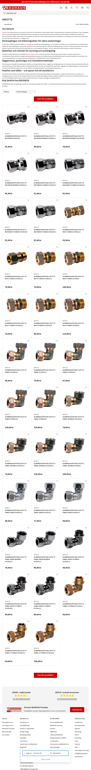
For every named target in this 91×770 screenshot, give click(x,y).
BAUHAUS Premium (8, 729)
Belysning (78, 732)
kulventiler (31, 54)
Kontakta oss (24, 722)
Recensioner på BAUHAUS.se (59, 744)
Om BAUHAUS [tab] (54, 719)
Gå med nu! (77, 709)
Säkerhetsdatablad (26, 763)
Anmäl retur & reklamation (28, 744)
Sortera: (19, 92)
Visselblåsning (24, 725)
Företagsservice (7, 725)
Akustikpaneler (80, 725)
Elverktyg (78, 738)
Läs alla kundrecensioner (21, 699)
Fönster (77, 744)
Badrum (77, 729)
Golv (76, 747)
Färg (76, 741)
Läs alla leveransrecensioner (67, 699)
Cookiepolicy (54, 741)
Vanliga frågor (24, 732)
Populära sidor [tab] (80, 719)
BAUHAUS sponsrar (56, 725)
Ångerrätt (23, 747)
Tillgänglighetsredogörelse (29, 769)
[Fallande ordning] (35, 92)
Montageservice (7, 722)
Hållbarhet (53, 732)
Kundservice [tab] (24, 719)
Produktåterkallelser (27, 766)
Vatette (4, 32)
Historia (52, 729)
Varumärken (8, 24)
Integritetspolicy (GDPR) (58, 738)
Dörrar (77, 735)
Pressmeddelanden (56, 722)
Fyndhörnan (79, 722)
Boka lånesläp (6, 732)
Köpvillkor (23, 738)
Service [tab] (4, 719)
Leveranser (24, 741)
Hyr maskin (5, 735)
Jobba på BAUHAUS (56, 735)
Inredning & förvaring (82, 750)
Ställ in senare (45, 759)
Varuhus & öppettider (27, 729)
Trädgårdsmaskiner (81, 753)
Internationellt (54, 747)
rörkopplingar (30, 44)
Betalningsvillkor (25, 735)
